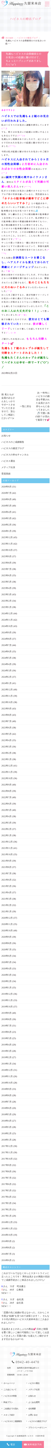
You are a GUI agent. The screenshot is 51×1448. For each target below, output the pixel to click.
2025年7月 (6, 569)
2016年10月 (7, 1235)
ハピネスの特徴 (10, 1396)
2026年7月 (6, 493)
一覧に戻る (25, 406)
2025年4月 (6, 588)
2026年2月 (6, 524)
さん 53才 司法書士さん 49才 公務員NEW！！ (13, 1289)
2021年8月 (6, 867)
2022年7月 (6, 797)
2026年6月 (6, 499)
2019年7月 (6, 1025)
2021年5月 (6, 886)
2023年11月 (7, 696)
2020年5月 (6, 962)
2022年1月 (6, 835)
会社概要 (32, 1409)
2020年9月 (6, 937)
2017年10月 (7, 1159)
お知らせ (5, 435)
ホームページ (9, 1383)
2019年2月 (6, 1057)
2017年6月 (6, 1184)
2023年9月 (6, 708)
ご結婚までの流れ (11, 1409)
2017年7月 (6, 1178)
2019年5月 (6, 1038)
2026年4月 (6, 512)
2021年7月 (6, 873)
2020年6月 (6, 956)
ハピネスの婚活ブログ (27, 38)
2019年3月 (6, 1051)
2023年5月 (6, 734)
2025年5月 (6, 582)
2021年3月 (6, 899)
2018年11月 (7, 1076)
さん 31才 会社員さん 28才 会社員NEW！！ (12, 1302)
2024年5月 (6, 658)
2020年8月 (6, 943)
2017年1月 (6, 1216)
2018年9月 (6, 1089)
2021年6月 (6, 880)
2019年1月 (6, 1063)
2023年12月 (7, 689)
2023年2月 (6, 753)
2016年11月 (7, 1228)
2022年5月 (6, 810)
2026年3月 (6, 518)
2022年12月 (7, 765)
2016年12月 (7, 1222)
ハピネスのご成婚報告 (12, 442)
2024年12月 (7, 613)
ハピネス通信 (8, 461)
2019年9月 (6, 1013)
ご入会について (10, 1390)
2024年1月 (6, 683)
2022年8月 (6, 791)
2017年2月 (6, 1209)
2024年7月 (6, 645)
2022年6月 (6, 803)
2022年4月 (6, 816)
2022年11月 (7, 772)
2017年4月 (6, 1197)
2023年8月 (6, 715)
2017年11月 (7, 1152)
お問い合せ (33, 1415)
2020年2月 (6, 981)
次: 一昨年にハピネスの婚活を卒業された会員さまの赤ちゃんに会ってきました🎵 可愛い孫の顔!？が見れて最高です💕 (42, 406)
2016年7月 (6, 1254)
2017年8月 (6, 1171)
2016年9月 (6, 1241)
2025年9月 (6, 556)
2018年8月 (6, 1095)
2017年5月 (6, 1190)
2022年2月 (6, 829)
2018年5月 (6, 1114)
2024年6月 (6, 651)
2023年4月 (6, 740)
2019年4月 (6, 1044)
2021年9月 (6, 861)
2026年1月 (6, 531)
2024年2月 (6, 677)
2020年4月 (6, 968)
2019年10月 (7, 1006)
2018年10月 (7, 1082)
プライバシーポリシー (37, 1428)
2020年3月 (6, 975)
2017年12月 (7, 1146)
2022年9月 (6, 784)
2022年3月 (6, 823)
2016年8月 (6, 1247)
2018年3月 (6, 1127)
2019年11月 (7, 1000)
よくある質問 (33, 1402)
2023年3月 (6, 746)
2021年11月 (7, 848)
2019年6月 (6, 1032)
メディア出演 (8, 467)
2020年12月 (7, 918)
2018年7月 (6, 1102)
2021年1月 (6, 911)
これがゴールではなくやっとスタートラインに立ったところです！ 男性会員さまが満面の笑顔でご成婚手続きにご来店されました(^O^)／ (25, 1276)
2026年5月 (6, 505)
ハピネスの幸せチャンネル (15, 454)
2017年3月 (6, 1203)
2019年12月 (7, 994)
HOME (9, 38)
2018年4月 (6, 1121)
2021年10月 (7, 854)
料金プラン (8, 1402)
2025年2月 (6, 601)
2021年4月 (6, 892)
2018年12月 (7, 1070)
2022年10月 (7, 778)
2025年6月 (6, 575)
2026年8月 (6, 486)
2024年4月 (6, 664)
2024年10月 (7, 626)
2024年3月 (6, 670)
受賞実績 (5, 473)
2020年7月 (6, 949)
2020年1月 (6, 987)
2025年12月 (7, 537)
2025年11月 (7, 544)
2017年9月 (6, 1165)
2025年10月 (7, 550)
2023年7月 (6, 721)
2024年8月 (6, 639)
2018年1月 (6, 1140)
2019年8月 (6, 1019)
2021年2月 (6, 905)
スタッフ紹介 (9, 1415)
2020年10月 (7, 930)
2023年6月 (6, 727)
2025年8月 (6, 563)
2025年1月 (6, 607)
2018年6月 (6, 1108)
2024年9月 (6, 632)
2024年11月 (7, 620)
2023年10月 (7, 702)
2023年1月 (6, 759)
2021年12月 (7, 842)
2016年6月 (6, 1260)
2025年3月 (6, 594)
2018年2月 (6, 1133)
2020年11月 (7, 924)
